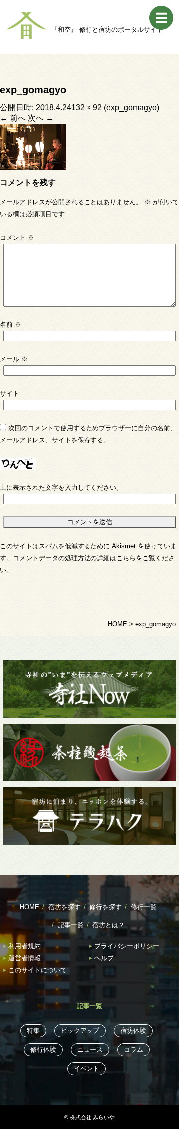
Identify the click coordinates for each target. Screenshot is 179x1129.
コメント (17, 237)
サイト (9, 393)
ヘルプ (104, 958)
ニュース (90, 1049)
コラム (133, 1049)
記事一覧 (71, 925)
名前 (10, 324)
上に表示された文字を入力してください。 (61, 487)
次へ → (41, 118)
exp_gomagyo (131, 107)
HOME (29, 907)
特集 (33, 1030)
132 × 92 (86, 107)
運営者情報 (24, 958)
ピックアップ (80, 1030)
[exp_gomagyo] (33, 146)
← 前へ (13, 118)
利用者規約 (24, 946)
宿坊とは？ (108, 925)
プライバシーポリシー (126, 946)
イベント (86, 1068)
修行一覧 (144, 907)
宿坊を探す (64, 907)
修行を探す (106, 907)
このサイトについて (37, 970)
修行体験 (43, 1049)
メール (14, 359)
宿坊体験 (133, 1030)
